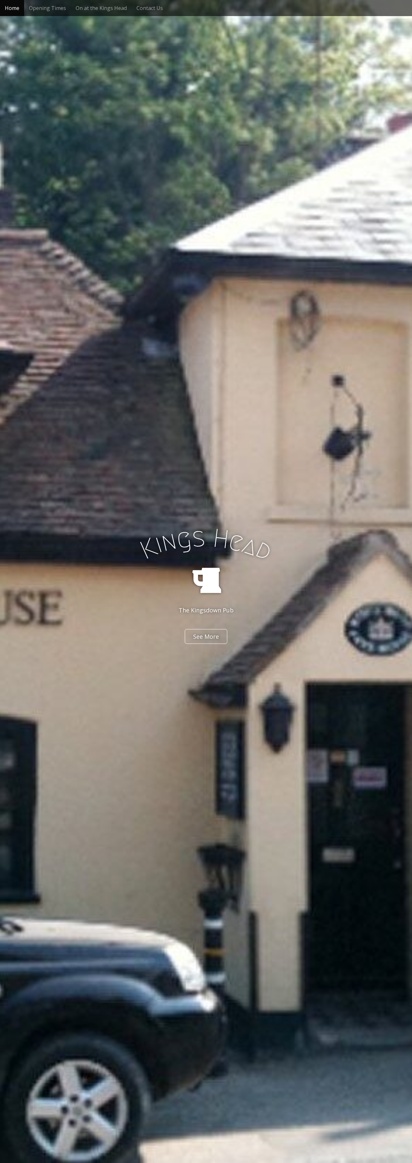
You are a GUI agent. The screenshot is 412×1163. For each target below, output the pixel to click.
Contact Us (149, 8)
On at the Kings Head (101, 8)
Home (12, 8)
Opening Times (47, 8)
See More (206, 636)
